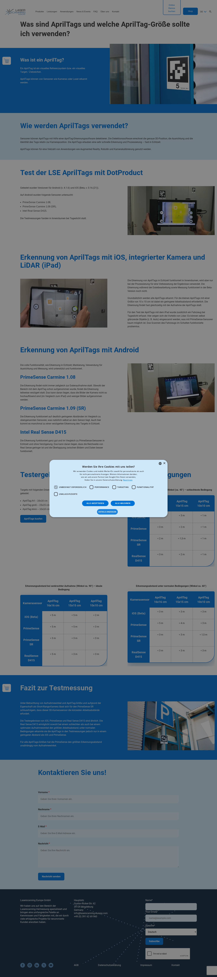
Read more (128, 480)
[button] (108, 511)
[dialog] (108, 488)
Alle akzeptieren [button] (95, 503)
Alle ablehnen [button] (122, 503)
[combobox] (160, 463)
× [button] (164, 463)
